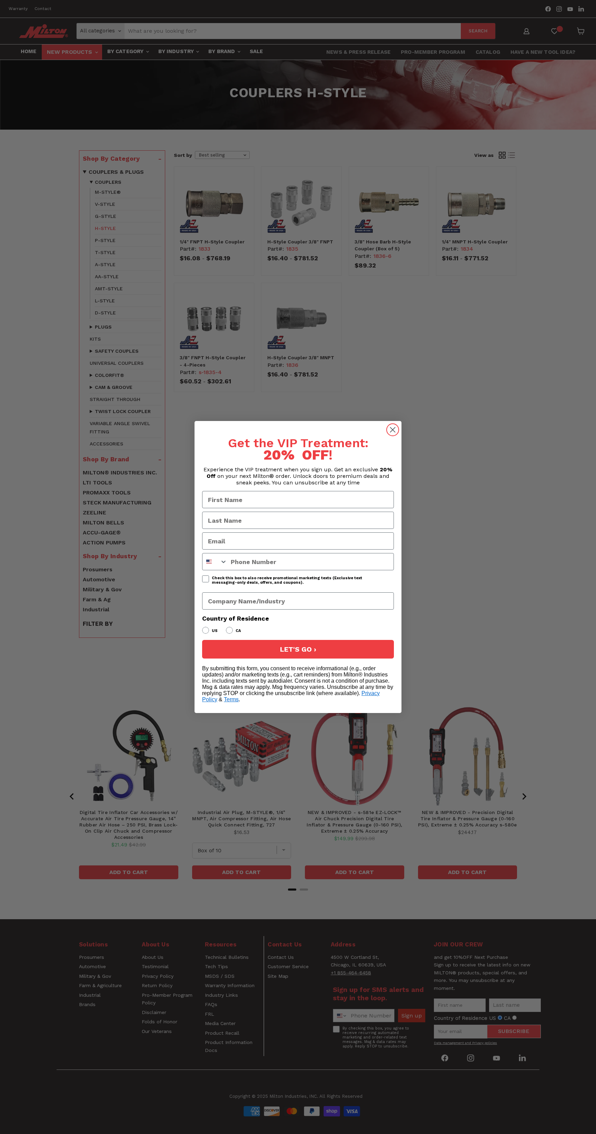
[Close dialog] (393, 430)
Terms (231, 699)
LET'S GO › (298, 649)
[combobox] (214, 561)
